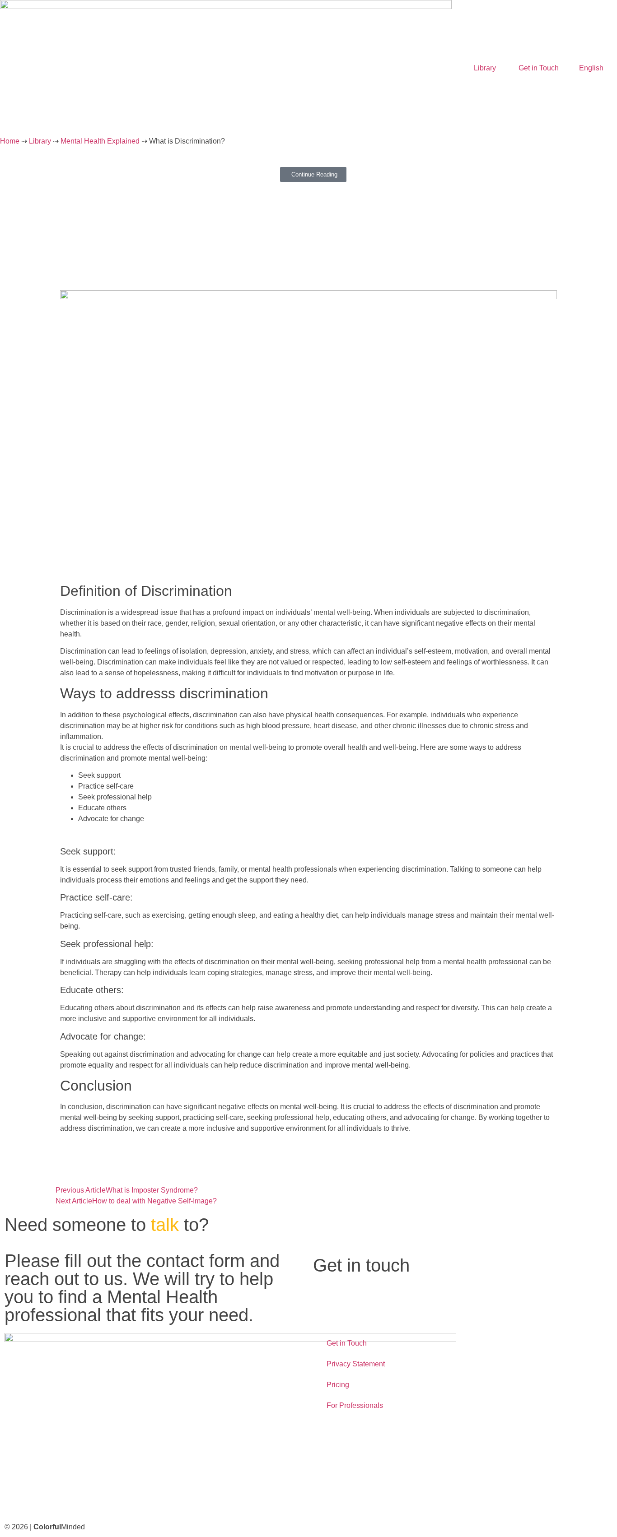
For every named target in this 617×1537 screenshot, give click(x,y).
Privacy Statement (356, 1364)
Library (485, 68)
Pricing (338, 1384)
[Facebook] (16, 1498)
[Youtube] (64, 1498)
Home (9, 141)
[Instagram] (40, 1498)
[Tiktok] (89, 1498)
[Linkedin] (113, 1498)
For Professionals (355, 1405)
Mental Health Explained (100, 141)
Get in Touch (539, 68)
